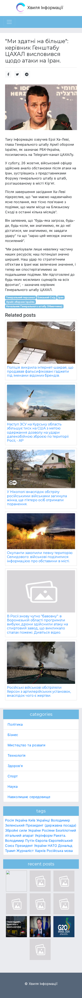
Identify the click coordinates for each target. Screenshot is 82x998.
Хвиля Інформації (44, 7)
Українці (43, 820)
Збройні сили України (23, 830)
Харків (40, 851)
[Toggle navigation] (9, 22)
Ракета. (60, 835)
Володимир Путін (19, 840)
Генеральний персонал (20, 297)
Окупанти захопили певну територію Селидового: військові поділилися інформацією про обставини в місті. (40, 557)
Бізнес (13, 735)
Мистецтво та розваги (26, 745)
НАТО (52, 845)
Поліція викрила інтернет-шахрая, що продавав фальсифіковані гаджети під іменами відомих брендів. (40, 371)
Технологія (16, 755)
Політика (15, 724)
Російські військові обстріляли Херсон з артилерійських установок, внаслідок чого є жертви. (39, 692)
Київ (31, 820)
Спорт (13, 776)
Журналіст (25, 851)
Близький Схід (46, 297)
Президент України (31, 845)
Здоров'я (15, 766)
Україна (21, 820)
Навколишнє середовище (29, 797)
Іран (60, 297)
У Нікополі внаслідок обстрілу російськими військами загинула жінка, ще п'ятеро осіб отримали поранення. (37, 498)
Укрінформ (44, 835)
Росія (9, 820)
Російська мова (60, 851)
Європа (41, 840)
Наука (13, 786)
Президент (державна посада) (51, 825)
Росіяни (48, 830)
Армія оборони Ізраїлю (20, 301)
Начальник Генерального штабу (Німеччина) (34, 306)
